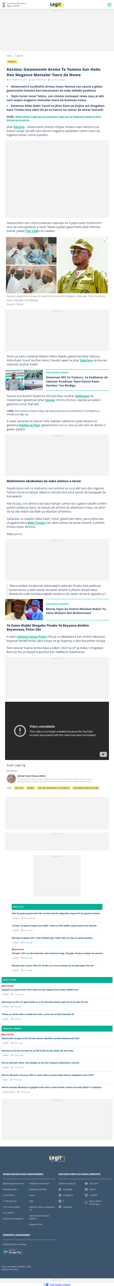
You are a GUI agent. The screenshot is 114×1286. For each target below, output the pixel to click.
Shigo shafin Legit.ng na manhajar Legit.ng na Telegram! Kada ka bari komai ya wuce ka (54, 118)
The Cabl (31, 231)
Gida (9, 55)
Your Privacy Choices (60, 1284)
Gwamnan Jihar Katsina (85, 788)
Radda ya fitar (29, 425)
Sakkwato (82, 396)
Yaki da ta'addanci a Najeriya (53, 788)
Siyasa (5, 1080)
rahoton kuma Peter (32, 636)
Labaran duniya (9, 1092)
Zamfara (86, 360)
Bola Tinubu (36, 523)
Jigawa (50, 400)
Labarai (19, 55)
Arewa (30, 788)
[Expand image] (105, 239)
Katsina (19, 127)
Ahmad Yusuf (41, 80)
